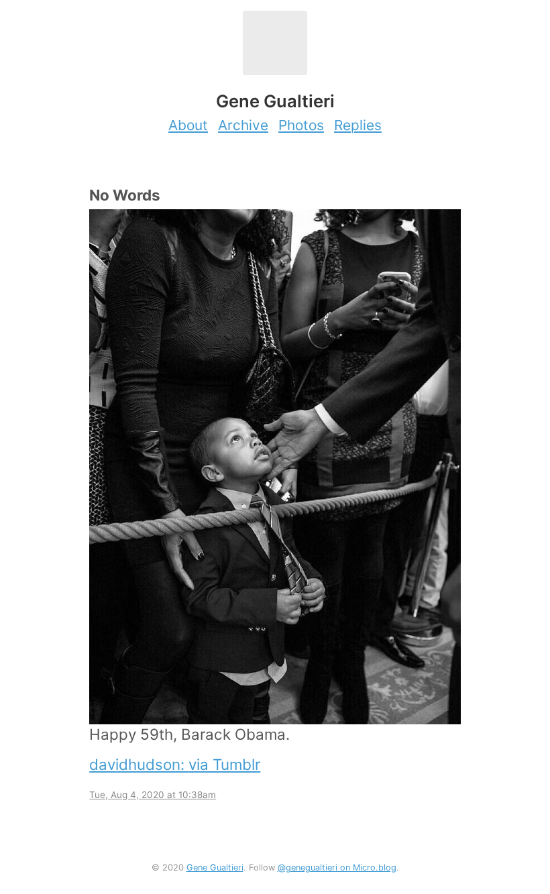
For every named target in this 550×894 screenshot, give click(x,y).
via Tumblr (224, 764)
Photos (301, 125)
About (188, 125)
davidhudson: (138, 764)
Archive (243, 125)
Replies (358, 125)
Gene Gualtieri (214, 867)
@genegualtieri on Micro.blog (337, 867)
